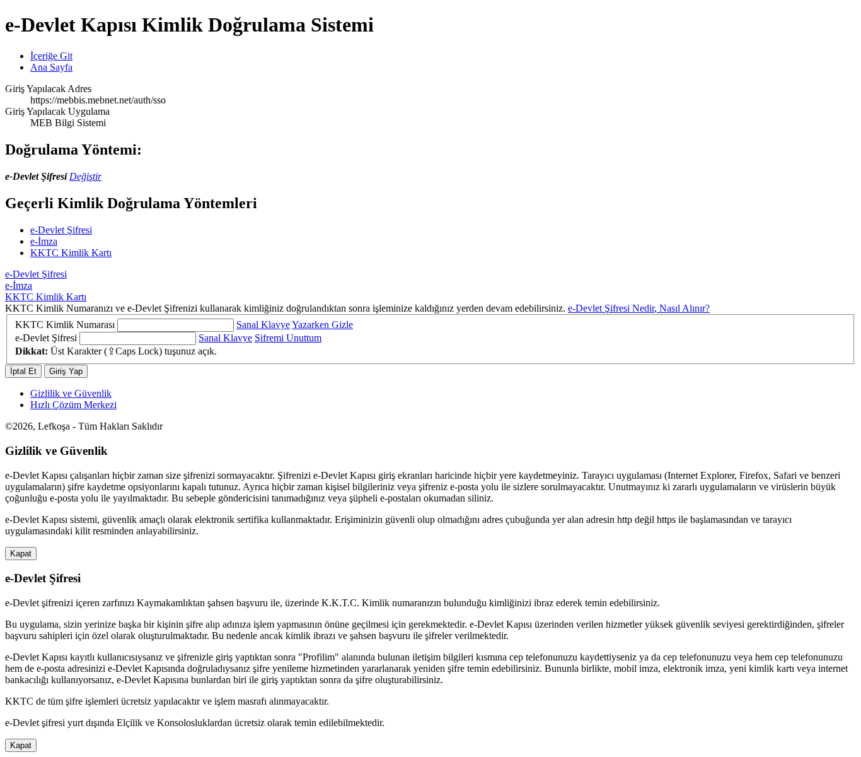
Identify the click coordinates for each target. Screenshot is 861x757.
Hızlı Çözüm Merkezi (73, 404)
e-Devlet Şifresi (61, 230)
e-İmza (43, 241)
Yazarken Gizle (322, 324)
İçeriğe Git (51, 55)
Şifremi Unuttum (288, 337)
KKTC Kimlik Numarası (65, 324)
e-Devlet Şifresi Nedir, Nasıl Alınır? (639, 308)
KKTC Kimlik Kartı (71, 252)
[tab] (430, 274)
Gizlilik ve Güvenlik (71, 393)
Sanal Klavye (263, 324)
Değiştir (85, 176)
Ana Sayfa (51, 67)
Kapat (21, 553)
